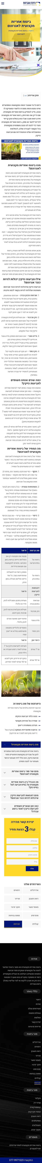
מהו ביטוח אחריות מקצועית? (24, 744)
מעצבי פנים (36, 1129)
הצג (25, 95)
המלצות (37, 1017)
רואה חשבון (33, 898)
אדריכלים (34, 890)
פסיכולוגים (36, 1120)
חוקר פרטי (15, 907)
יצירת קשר (36, 1022)
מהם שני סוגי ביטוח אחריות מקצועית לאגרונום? (25, 773)
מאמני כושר (33, 907)
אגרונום (17, 923)
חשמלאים (36, 1125)
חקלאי (38, 1098)
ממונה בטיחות (14, 915)
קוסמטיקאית (35, 1107)
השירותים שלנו (34, 1008)
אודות (38, 1004)
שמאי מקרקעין (34, 1111)
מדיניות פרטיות (34, 1026)
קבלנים (35, 923)
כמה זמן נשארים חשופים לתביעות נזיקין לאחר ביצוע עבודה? (25, 808)
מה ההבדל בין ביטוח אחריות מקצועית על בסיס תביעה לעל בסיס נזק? (24, 784)
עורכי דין (37, 1102)
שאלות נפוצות (35, 1013)
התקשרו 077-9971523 (21, 1160)
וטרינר (17, 898)
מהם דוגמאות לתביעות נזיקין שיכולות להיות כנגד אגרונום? (24, 797)
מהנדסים (34, 915)
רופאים (17, 890)
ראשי (31, 30)
